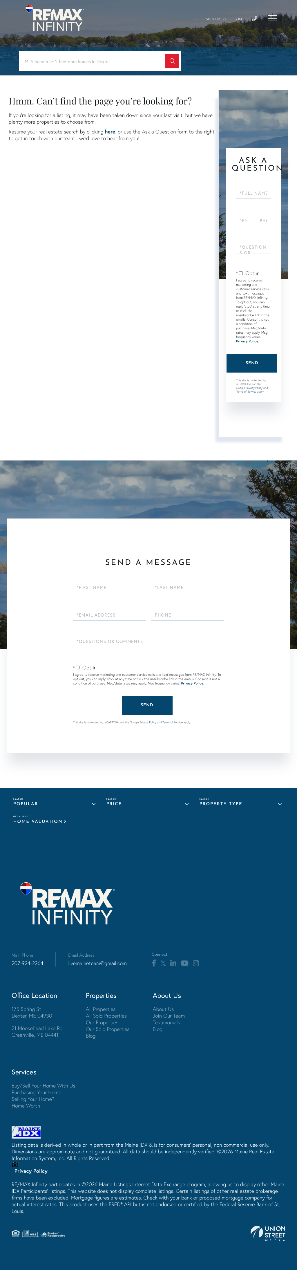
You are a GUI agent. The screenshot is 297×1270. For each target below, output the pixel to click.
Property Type (220, 804)
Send (252, 363)
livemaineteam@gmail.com (97, 963)
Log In (235, 19)
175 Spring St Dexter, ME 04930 (32, 1012)
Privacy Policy (247, 341)
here (110, 131)
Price (114, 804)
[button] (172, 61)
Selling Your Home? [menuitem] (33, 1099)
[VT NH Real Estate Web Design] (268, 1233)
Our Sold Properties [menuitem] (108, 1029)
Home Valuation (38, 822)
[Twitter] (163, 963)
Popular (25, 804)
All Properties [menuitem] (101, 1009)
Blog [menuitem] (91, 1035)
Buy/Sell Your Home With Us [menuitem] (43, 1085)
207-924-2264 (27, 963)
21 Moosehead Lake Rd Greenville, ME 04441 (37, 1031)
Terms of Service (246, 391)
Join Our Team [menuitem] (169, 1015)
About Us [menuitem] (163, 1009)
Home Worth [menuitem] (26, 1105)
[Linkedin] (173, 963)
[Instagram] (196, 963)
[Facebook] (154, 963)
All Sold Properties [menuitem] (106, 1015)
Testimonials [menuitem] (166, 1022)
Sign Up (213, 19)
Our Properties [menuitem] (102, 1022)
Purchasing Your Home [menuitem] (36, 1092)
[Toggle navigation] (272, 18)
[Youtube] (185, 963)
